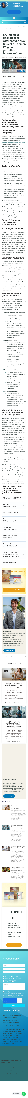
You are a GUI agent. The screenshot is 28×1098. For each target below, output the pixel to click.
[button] (25, 22)
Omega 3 (7, 976)
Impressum (18, 1060)
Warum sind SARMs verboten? (9, 520)
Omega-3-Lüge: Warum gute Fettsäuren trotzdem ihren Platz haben (14, 685)
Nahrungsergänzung (10, 980)
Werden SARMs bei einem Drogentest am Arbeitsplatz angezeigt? (11, 554)
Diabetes (15, 982)
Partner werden (5, 1062)
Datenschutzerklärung (7, 1060)
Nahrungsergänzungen (19, 26)
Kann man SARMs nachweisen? (10, 505)
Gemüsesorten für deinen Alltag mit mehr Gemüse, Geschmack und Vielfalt (17, 869)
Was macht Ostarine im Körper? (10, 528)
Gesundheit (18, 978)
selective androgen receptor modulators (13, 142)
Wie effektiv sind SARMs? (12, 498)
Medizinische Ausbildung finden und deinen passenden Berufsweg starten (14, 723)
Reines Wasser (16, 976)
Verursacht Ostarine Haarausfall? (10, 537)
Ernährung (8, 26)
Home (2, 26)
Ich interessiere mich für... (10, 974)
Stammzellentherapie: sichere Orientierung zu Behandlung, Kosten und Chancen (18, 848)
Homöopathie (8, 978)
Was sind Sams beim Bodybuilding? (10, 545)
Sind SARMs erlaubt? (10, 512)
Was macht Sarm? (9, 563)
